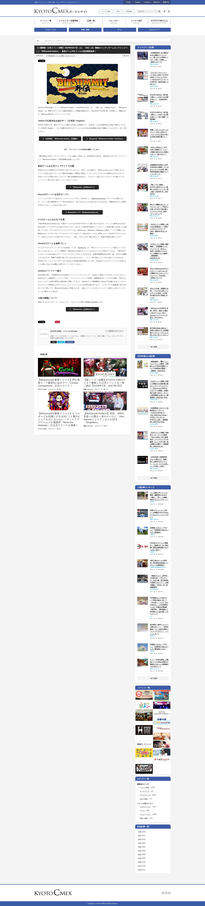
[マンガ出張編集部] (161, 747)
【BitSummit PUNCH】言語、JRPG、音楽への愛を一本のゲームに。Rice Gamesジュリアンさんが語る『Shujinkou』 (159, 312)
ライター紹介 (136, 22)
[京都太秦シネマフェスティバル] (161, 724)
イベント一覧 (45, 22)
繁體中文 (166, 2)
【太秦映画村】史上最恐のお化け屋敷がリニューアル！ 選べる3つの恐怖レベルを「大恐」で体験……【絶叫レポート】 (159, 57)
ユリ (151, 138)
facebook (169, 893)
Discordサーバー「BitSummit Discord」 (83, 212)
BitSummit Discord (98, 198)
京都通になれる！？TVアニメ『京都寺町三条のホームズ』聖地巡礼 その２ (159, 647)
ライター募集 (106, 11)
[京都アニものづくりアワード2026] (161, 700)
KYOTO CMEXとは (159, 22)
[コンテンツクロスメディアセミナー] (161, 716)
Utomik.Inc (82, 248)
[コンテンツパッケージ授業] (144, 720)
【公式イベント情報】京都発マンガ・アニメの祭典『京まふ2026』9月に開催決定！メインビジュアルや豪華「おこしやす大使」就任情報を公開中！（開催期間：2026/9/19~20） (159, 439)
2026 (139, 832)
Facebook (70, 342)
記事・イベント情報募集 (124, 11)
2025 (139, 835)
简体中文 (157, 2)
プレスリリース (66, 41)
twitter (166, 893)
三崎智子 (152, 501)
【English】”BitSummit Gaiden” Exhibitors (106, 139)
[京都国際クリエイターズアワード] (144, 699)
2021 (139, 851)
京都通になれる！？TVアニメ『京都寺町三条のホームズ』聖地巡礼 (159, 530)
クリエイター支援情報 (68, 22)
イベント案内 (56, 41)
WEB (53, 342)
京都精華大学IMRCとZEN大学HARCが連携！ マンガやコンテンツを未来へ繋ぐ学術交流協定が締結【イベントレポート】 (159, 169)
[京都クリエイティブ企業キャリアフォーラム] (144, 757)
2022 (139, 847)
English (137, 2)
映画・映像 (85, 30)
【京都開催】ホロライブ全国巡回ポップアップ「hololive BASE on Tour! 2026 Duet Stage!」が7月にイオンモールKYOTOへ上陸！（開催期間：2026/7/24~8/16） (159, 415)
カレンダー (114, 22)
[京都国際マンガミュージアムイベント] (161, 739)
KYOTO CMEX (56, 331)
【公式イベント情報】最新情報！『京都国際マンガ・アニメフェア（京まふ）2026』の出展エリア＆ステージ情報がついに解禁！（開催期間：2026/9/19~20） (159, 251)
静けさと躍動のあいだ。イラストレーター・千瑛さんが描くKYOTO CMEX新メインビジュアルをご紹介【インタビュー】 (159, 209)
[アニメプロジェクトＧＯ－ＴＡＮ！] (161, 755)
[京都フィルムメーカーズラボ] (161, 731)
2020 (139, 854)
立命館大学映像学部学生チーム (158, 567)
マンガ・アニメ (50, 30)
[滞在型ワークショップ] (144, 747)
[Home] (38, 40)
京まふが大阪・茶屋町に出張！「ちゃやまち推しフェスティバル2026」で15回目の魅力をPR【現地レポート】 (159, 293)
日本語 (128, 2)
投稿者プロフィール (115, 331)
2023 (139, 843)
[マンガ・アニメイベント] (161, 708)
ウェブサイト (106, 170)
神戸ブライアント (154, 668)
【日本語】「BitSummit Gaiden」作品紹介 (61, 139)
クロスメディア (154, 30)
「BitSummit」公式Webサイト (83, 187)
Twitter (61, 342)
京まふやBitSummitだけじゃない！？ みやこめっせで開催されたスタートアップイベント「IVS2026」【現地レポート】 (159, 273)
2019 (139, 858)
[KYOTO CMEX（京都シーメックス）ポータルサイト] (60, 12)
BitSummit (48, 41)
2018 (139, 862)
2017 (139, 866)
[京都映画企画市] (161, 763)
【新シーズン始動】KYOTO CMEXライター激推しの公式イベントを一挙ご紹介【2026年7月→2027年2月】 (159, 189)
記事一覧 (91, 22)
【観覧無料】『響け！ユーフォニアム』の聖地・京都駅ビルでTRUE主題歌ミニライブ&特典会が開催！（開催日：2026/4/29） (159, 366)
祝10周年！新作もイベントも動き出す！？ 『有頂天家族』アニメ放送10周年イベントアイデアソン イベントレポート (159, 629)
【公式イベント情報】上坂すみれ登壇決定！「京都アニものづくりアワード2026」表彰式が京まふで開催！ (159, 228)
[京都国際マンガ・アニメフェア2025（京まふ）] (144, 708)
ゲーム (119, 30)
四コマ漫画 (144, 799)
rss (163, 893)
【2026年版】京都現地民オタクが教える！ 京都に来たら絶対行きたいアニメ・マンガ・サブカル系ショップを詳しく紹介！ (159, 461)
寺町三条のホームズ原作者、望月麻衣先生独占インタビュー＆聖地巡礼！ (159, 563)
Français (147, 2)
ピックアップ (145, 791)
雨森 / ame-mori (154, 64)
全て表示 (154, 347)
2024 (139, 839)
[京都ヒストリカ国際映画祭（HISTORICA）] (144, 734)
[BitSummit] (144, 773)
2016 (139, 870)
